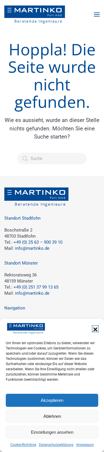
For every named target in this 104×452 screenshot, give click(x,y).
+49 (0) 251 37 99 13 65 (36, 287)
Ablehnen (52, 416)
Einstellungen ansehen (52, 432)
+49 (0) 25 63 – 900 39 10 (38, 242)
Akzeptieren (52, 400)
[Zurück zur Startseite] (34, 14)
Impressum (85, 445)
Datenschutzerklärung (56, 445)
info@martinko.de (32, 248)
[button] (95, 329)
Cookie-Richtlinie (23, 445)
